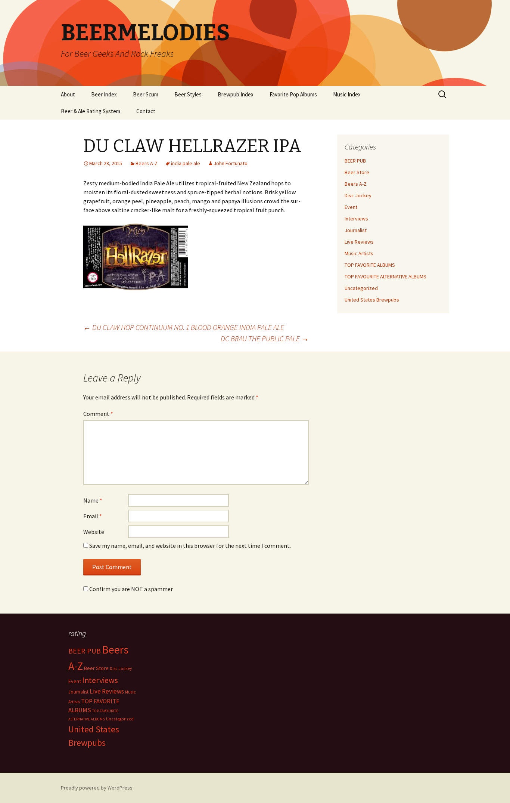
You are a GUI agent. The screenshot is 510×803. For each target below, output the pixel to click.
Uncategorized (361, 288)
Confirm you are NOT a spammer (130, 589)
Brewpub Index (236, 94)
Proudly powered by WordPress (97, 787)
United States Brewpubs (372, 299)
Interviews (356, 218)
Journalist (356, 230)
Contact (145, 111)
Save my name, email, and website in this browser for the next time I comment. (190, 545)
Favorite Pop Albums (293, 94)
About (68, 94)
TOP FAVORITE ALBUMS (370, 265)
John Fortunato (231, 163)
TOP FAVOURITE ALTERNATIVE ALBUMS (385, 276)
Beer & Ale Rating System (90, 111)
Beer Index (104, 94)
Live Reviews (359, 241)
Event (351, 207)
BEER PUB (355, 160)
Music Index (347, 94)
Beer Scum (145, 94)
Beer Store (357, 172)
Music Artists (359, 253)
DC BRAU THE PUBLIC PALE (265, 338)
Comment (98, 413)
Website (93, 531)
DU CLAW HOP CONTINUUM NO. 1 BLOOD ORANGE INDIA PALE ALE (183, 327)
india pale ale (185, 163)
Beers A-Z (147, 163)
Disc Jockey (358, 195)
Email (92, 516)
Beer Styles (188, 94)
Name (92, 500)
